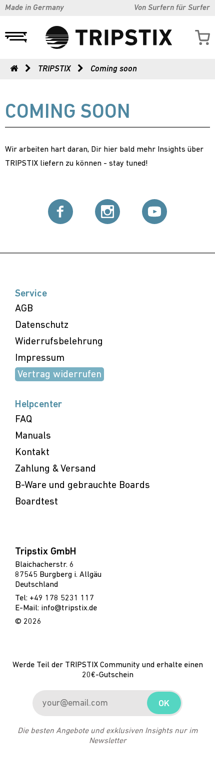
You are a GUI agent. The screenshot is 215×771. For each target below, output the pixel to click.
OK (164, 704)
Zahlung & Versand (55, 469)
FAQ (23, 420)
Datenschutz (41, 325)
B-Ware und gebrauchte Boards (82, 486)
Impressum (39, 358)
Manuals (33, 436)
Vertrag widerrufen (60, 375)
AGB (24, 309)
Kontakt (32, 453)
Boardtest (36, 502)
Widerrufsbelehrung (59, 342)
